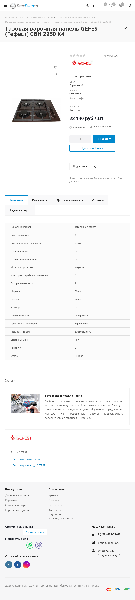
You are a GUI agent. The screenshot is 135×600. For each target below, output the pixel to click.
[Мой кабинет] (95, 5)
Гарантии (11, 500)
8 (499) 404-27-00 (108, 534)
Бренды (54, 495)
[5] (84, 55)
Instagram (26, 564)
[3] (77, 55)
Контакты (55, 510)
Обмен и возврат (16, 505)
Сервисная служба (17, 510)
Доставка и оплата (17, 495)
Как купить (13, 489)
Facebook (17, 564)
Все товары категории (26, 459)
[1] (71, 55)
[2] (74, 55)
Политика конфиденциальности (63, 516)
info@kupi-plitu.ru (108, 542)
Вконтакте (8, 564)
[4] (81, 55)
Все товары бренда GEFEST (29, 465)
